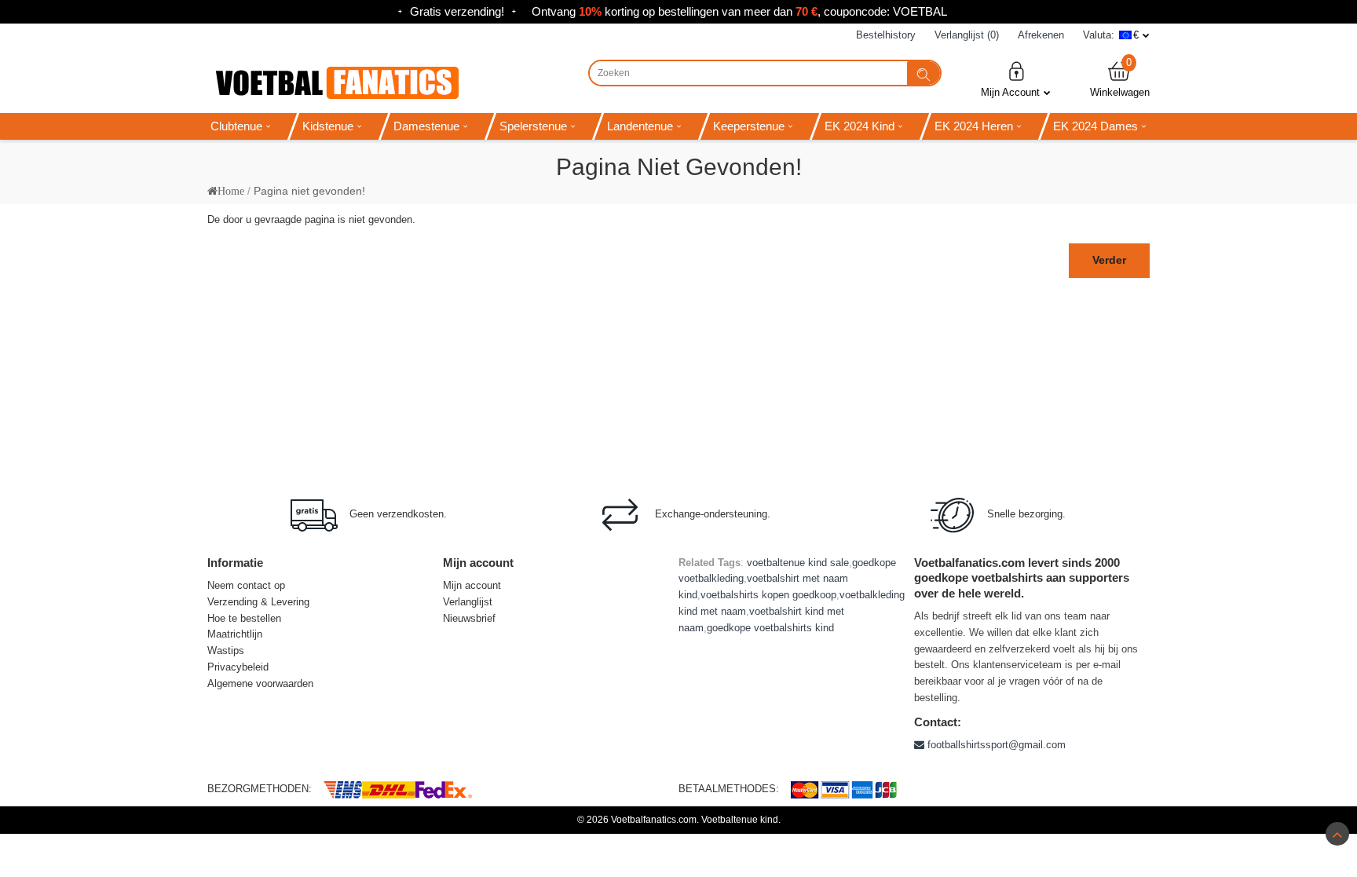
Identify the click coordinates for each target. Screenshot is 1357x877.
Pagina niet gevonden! (309, 191)
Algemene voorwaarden (260, 683)
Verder (1109, 260)
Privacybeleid (238, 667)
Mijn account (472, 585)
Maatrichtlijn (234, 634)
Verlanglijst (467, 602)
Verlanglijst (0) (967, 35)
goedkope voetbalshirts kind (770, 628)
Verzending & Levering (258, 602)
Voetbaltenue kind (739, 819)
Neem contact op (246, 585)
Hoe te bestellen (244, 618)
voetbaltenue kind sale (798, 562)
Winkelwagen (1120, 79)
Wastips (225, 650)
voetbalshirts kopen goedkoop (768, 595)
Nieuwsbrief (469, 618)
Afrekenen (1041, 35)
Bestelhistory (886, 35)
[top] (1337, 834)
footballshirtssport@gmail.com (995, 745)
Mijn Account (1010, 92)
